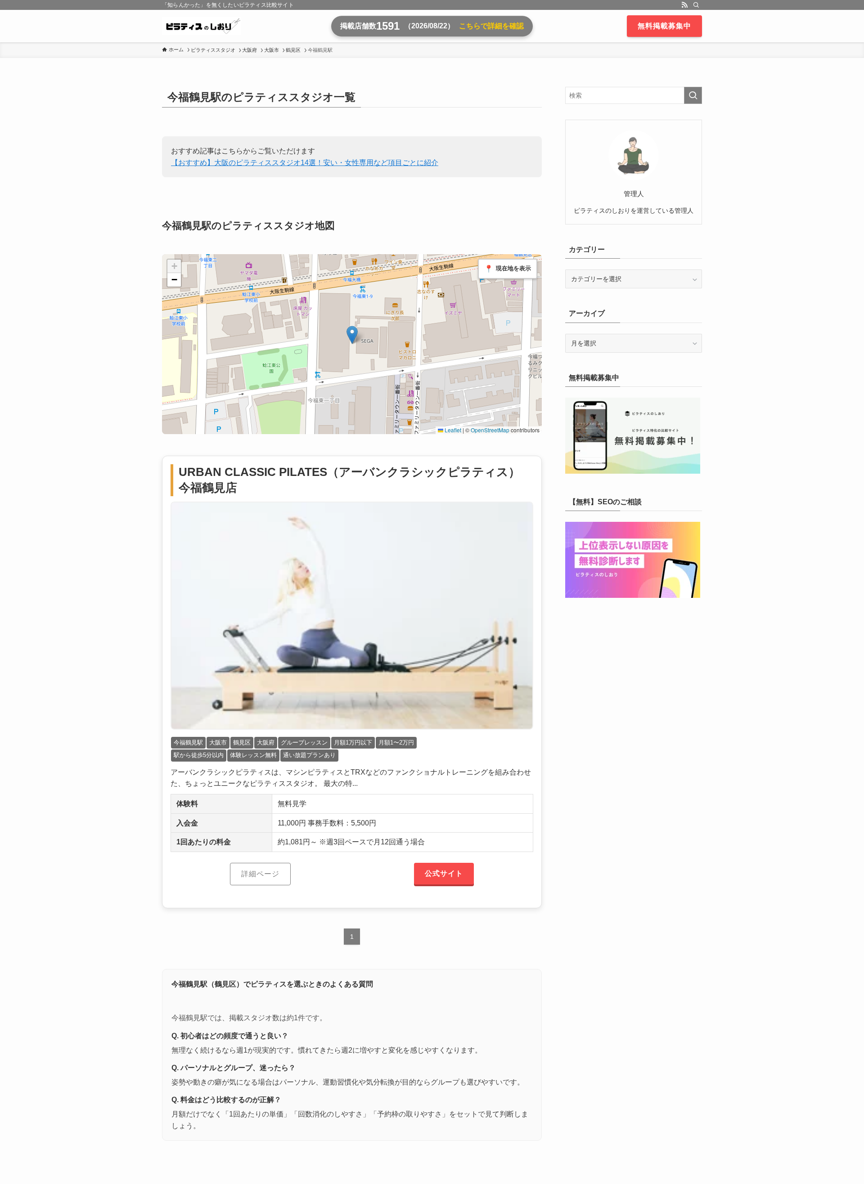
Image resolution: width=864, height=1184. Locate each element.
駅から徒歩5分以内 (199, 755)
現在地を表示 (507, 269)
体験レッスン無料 (253, 755)
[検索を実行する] (693, 95)
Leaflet (452, 430)
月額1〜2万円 (396, 742)
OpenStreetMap (490, 430)
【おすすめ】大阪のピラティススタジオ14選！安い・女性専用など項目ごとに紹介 (304, 162)
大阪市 (218, 742)
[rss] (684, 5)
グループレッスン (304, 742)
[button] (352, 335)
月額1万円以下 (353, 742)
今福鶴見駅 (188, 742)
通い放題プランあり (309, 755)
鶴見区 (242, 742)
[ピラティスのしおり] (201, 26)
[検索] (696, 5)
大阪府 (265, 742)
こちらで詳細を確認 (491, 26)
